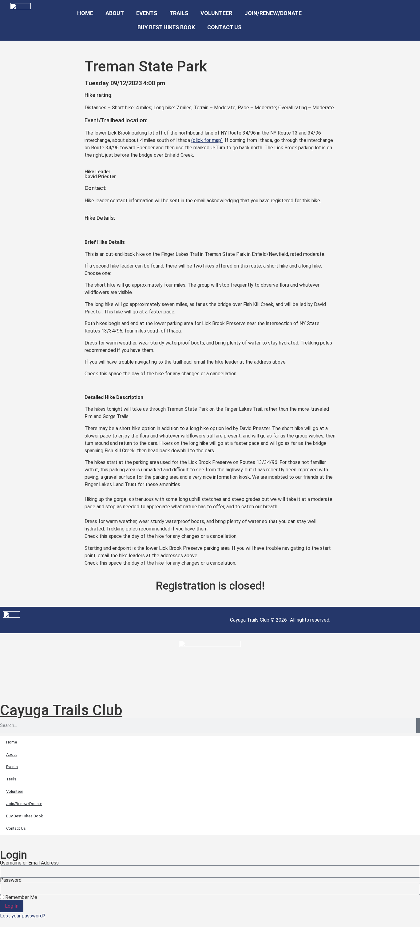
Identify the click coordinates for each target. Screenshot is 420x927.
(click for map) (207, 140)
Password (11, 880)
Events (146, 13)
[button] (360, 20)
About (114, 13)
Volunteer (216, 13)
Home (85, 13)
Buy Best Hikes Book (166, 27)
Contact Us (224, 27)
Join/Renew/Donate (273, 13)
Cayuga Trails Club (61, 710)
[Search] (418, 725)
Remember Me (20, 897)
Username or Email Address (29, 862)
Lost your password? (22, 916)
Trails (178, 13)
